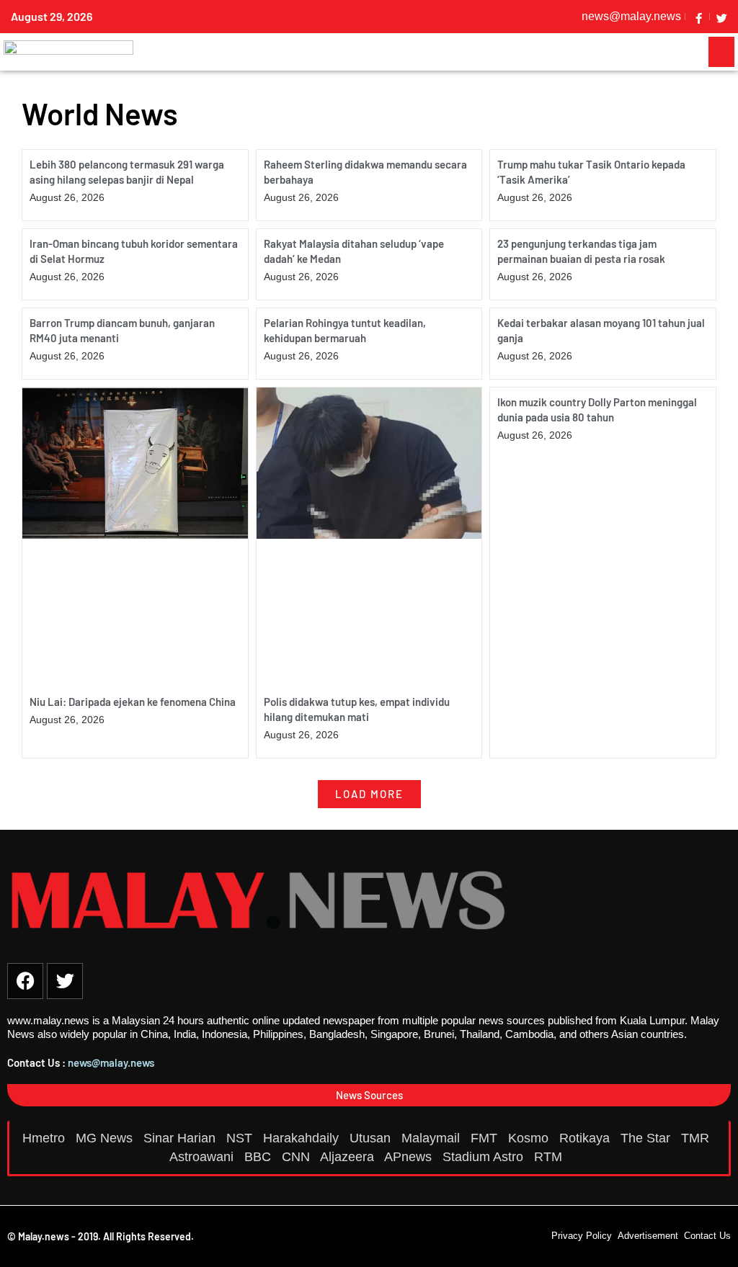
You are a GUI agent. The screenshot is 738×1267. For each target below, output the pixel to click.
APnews (409, 1157)
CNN (298, 1157)
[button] (721, 52)
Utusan (372, 1138)
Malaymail (432, 1138)
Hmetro (45, 1138)
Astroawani (203, 1157)
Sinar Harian (181, 1138)
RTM (550, 1157)
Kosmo (530, 1138)
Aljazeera (349, 1157)
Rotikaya (586, 1138)
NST (241, 1138)
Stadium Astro (485, 1157)
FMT (486, 1138)
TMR (697, 1138)
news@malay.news (111, 1062)
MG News (106, 1138)
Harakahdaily (302, 1138)
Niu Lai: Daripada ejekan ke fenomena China (133, 701)
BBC (259, 1157)
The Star (647, 1138)
